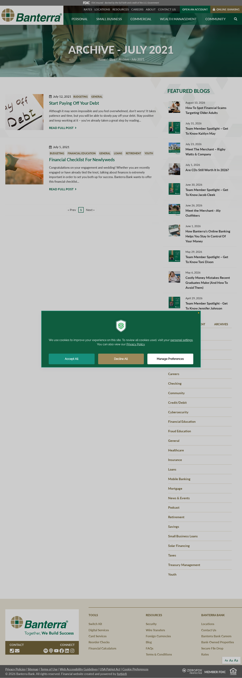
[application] (121, 339)
